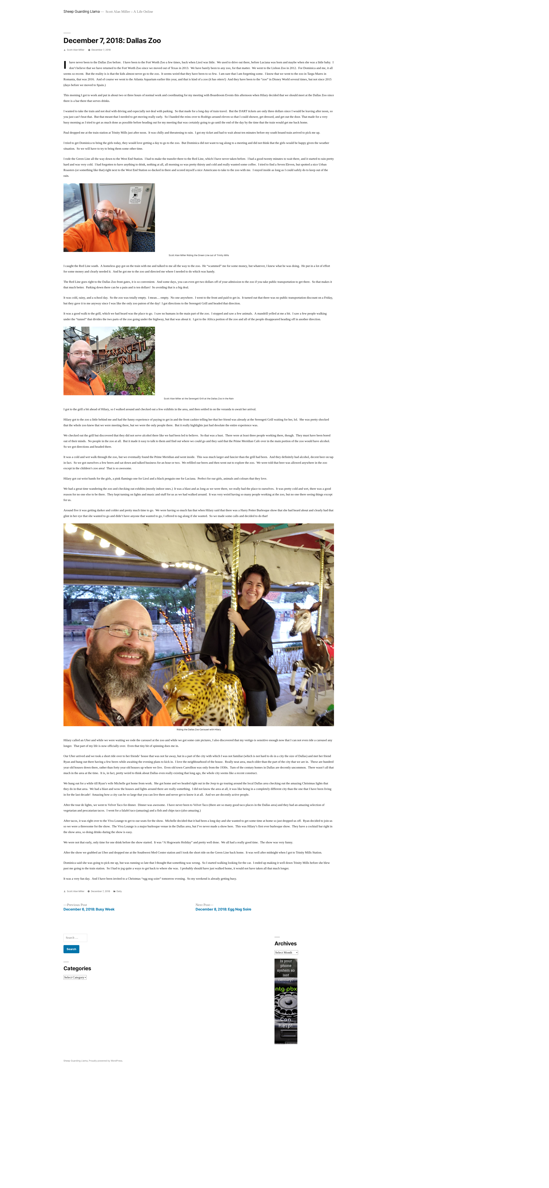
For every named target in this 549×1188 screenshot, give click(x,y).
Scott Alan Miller (75, 49)
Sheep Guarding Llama (81, 11)
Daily (119, 891)
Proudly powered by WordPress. (106, 1060)
